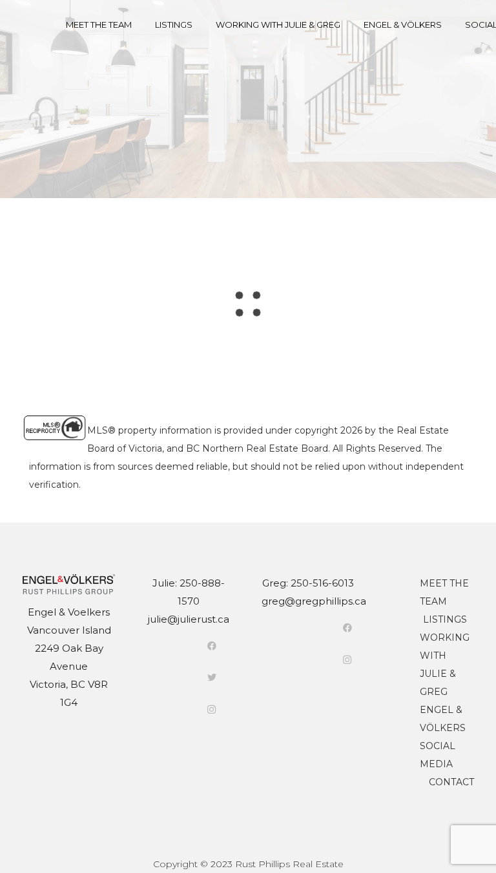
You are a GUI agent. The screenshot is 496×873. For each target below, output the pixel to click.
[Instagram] (211, 709)
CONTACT (451, 782)
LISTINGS (445, 619)
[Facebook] (211, 646)
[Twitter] (211, 678)
